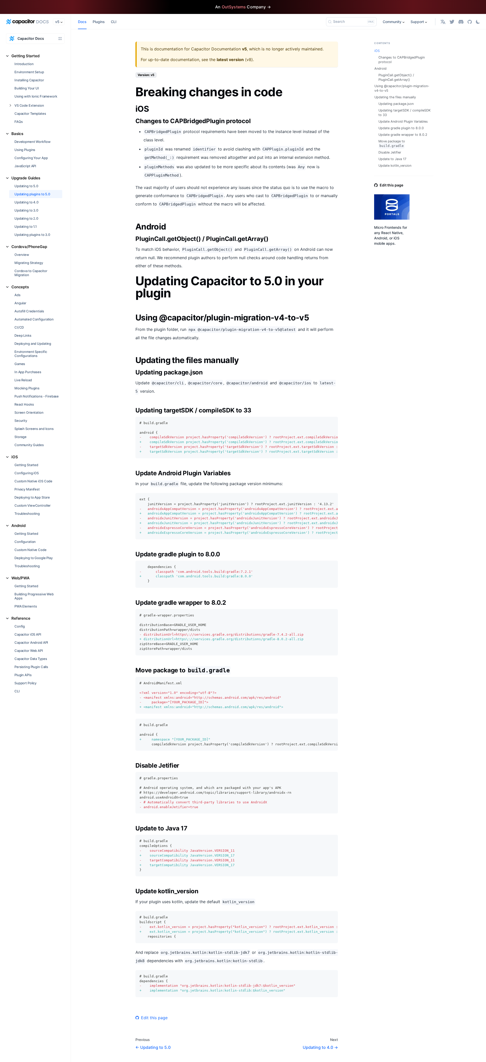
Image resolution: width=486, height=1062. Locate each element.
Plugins (99, 22)
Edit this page (154, 1017)
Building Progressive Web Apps (34, 596)
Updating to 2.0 (26, 218)
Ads (17, 295)
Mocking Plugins (26, 388)
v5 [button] (57, 22)
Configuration (25, 542)
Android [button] (18, 525)
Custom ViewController (32, 505)
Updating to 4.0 (26, 202)
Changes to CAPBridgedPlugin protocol (401, 59)
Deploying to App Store (32, 497)
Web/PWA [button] (20, 578)
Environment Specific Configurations (30, 354)
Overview (21, 255)
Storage (20, 437)
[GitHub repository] (469, 21)
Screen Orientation (29, 412)
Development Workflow (32, 142)
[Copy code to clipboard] (332, 423)
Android (380, 68)
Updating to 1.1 (25, 226)
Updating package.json (396, 104)
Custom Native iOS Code (33, 481)
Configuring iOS (26, 473)
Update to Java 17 (392, 159)
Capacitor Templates (30, 113)
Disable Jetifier (389, 152)
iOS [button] (14, 456)
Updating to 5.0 (26, 186)
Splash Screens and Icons (34, 429)
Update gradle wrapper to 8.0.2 (402, 135)
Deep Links (22, 335)
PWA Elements (25, 606)
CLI (17, 691)
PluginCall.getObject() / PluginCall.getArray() (396, 77)
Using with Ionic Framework (35, 96)
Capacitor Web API (28, 651)
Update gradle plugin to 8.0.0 (401, 128)
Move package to (391, 143)
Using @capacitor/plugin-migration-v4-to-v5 (401, 88)
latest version (230, 59)
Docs (82, 22)
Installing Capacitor (29, 80)
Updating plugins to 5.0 (32, 194)
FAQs (18, 122)
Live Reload (23, 380)
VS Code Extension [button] (29, 105)
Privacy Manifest (27, 489)
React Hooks (24, 404)
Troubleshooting (27, 513)
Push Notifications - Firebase (36, 396)
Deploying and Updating (32, 344)
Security (20, 421)
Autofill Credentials (29, 311)
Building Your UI (26, 88)
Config (19, 626)
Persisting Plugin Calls (31, 667)
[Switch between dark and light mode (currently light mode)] (478, 22)
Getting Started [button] (25, 55)
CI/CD (19, 327)
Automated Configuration (34, 319)
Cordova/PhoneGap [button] (29, 246)
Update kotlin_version (394, 165)
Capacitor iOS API (27, 634)
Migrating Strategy (28, 263)
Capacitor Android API (31, 642)
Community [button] (392, 22)
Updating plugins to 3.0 (32, 235)
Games (19, 364)
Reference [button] (20, 618)
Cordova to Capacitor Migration (30, 273)
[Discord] (460, 21)
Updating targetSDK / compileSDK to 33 (404, 112)
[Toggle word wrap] (322, 423)
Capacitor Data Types (30, 659)
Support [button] (417, 22)
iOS (377, 51)
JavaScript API (25, 166)
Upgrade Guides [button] (25, 178)
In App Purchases (27, 372)
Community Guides (29, 445)
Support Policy (25, 683)
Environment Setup (29, 72)
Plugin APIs (23, 675)
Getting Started (26, 465)
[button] (443, 21)
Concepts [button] (20, 287)
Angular (20, 303)
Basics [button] (17, 133)
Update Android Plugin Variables (403, 121)
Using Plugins (24, 150)
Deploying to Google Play (33, 558)
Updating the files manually (395, 97)
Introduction (23, 64)
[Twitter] (452, 21)
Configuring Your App (31, 158)
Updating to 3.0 (26, 210)
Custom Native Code (30, 550)
